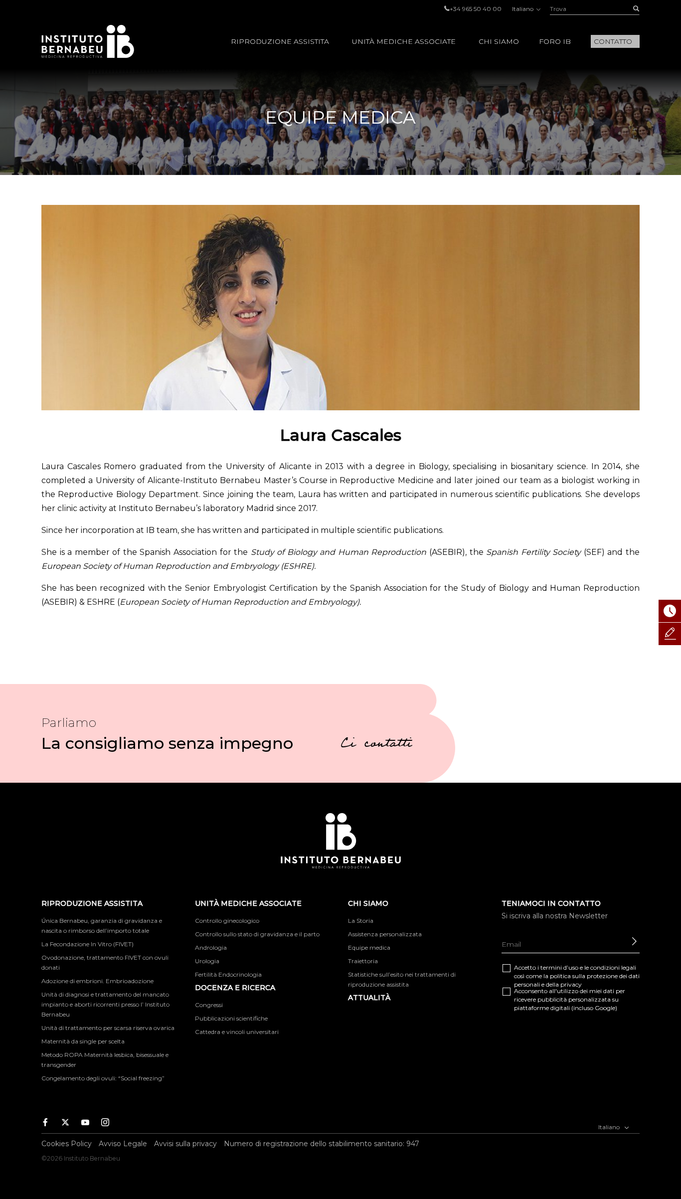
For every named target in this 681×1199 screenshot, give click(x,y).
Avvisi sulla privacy (185, 1143)
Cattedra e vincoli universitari (237, 1031)
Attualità (369, 997)
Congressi (209, 1005)
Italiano (523, 8)
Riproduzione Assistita (280, 41)
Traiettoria (363, 961)
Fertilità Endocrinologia (228, 974)
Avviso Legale (123, 1143)
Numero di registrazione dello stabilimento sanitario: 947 (321, 1143)
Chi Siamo (499, 41)
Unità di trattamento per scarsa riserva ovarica (107, 1027)
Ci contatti (376, 745)
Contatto (613, 41)
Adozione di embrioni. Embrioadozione (97, 981)
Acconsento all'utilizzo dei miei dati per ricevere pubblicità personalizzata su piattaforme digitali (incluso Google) (569, 999)
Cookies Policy (66, 1143)
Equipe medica (369, 947)
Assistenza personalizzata (385, 934)
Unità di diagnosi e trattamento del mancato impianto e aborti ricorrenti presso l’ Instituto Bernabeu (105, 1004)
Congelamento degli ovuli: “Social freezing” (103, 1078)
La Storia (360, 920)
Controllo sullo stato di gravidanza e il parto (257, 934)
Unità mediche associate (404, 41)
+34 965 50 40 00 (476, 8)
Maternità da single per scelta (83, 1041)
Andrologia (211, 947)
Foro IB (555, 41)
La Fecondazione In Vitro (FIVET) (87, 944)
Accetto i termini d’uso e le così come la (577, 976)
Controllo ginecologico (227, 920)
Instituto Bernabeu (87, 41)
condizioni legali (613, 967)
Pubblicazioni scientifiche (231, 1018)
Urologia (207, 961)
